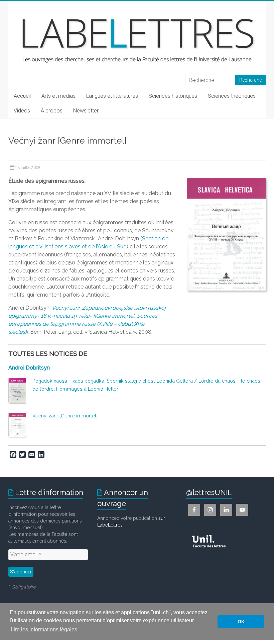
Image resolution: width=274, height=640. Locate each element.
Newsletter (86, 110)
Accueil (22, 96)
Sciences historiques (173, 96)
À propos (51, 110)
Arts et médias (58, 96)
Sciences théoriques (232, 96)
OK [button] (241, 621)
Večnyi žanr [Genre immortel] (65, 415)
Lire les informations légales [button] (44, 629)
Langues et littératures (112, 96)
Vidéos (22, 110)
